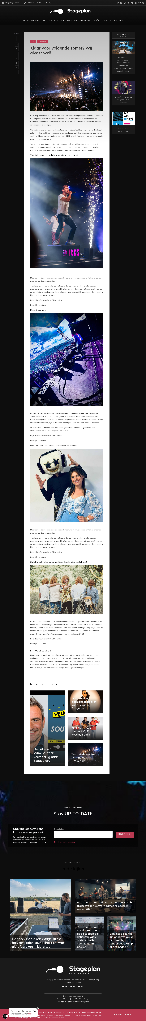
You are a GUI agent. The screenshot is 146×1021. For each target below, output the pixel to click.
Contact (80, 996)
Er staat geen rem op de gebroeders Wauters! (123, 100)
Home (33, 41)
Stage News (72, 996)
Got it (128, 1015)
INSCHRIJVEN (124, 834)
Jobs (64, 996)
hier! (30, 1014)
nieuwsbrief (42, 41)
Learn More (117, 1015)
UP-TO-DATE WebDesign (80, 999)
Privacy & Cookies (63, 999)
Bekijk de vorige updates (64, 842)
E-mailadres (59, 829)
